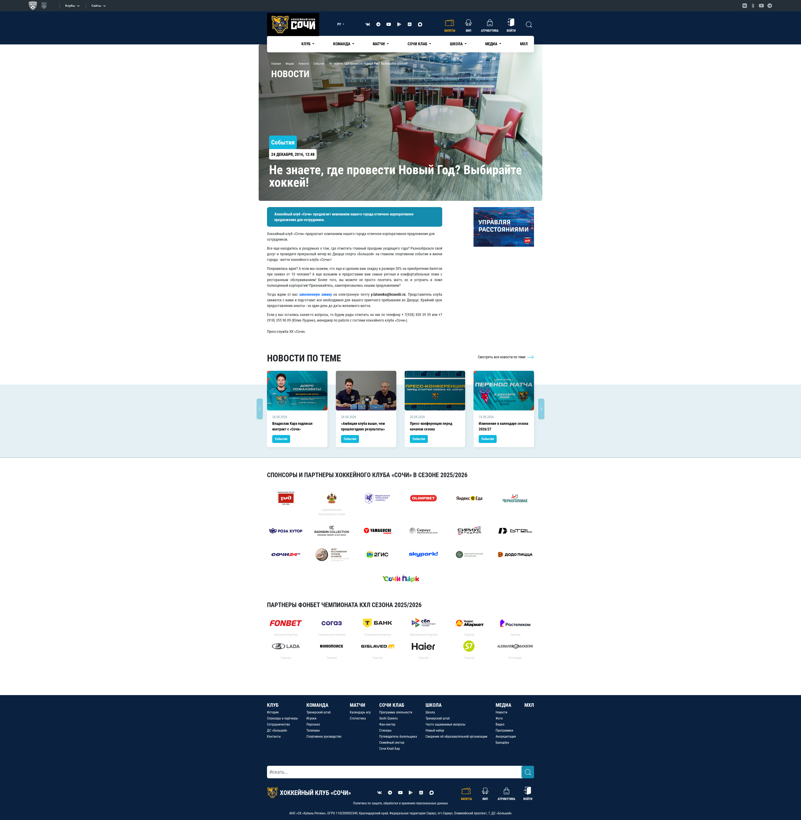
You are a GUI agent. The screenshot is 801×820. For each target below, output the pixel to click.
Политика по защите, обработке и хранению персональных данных (400, 803)
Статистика (358, 718)
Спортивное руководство (323, 736)
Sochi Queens (388, 718)
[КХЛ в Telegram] (770, 5)
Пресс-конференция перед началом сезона (431, 426)
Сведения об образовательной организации (456, 736)
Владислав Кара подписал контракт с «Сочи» (292, 426)
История (273, 712)
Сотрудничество (278, 724)
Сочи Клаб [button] (418, 44)
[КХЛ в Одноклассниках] (753, 5)
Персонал (313, 724)
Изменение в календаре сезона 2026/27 (503, 426)
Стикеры (385, 730)
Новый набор (435, 730)
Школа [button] (456, 44)
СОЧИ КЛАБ (391, 705)
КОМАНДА (317, 705)
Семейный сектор (391, 743)
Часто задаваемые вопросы (445, 724)
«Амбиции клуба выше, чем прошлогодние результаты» (363, 426)
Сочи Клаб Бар (389, 749)
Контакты (274, 736)
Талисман (313, 730)
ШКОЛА (434, 705)
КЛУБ (272, 705)
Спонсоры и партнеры (282, 718)
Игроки (311, 718)
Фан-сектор (387, 724)
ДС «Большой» (277, 730)
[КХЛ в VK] (745, 5)
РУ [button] (339, 24)
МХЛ (524, 44)
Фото (499, 718)
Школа (430, 712)
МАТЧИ (357, 705)
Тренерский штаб (318, 712)
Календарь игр (360, 712)
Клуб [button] (306, 44)
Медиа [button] (491, 44)
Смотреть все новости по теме (502, 357)
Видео (500, 724)
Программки (504, 730)
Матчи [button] (379, 44)
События (281, 439)
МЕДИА (503, 705)
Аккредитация (506, 736)
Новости (501, 712)
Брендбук (502, 743)
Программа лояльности (395, 712)
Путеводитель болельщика (398, 736)
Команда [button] (342, 44)
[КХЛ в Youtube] (761, 5)
